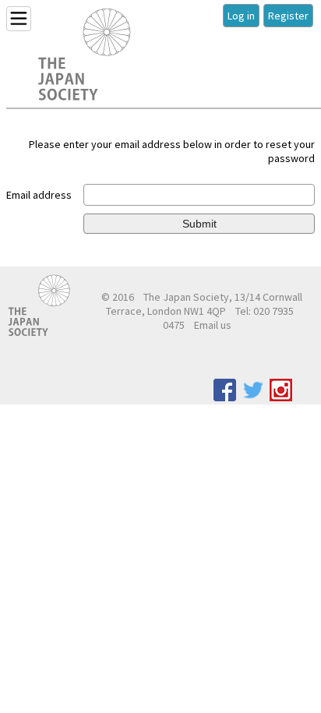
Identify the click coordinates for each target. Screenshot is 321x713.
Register (288, 16)
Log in (241, 16)
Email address (39, 195)
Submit (199, 223)
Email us (212, 325)
